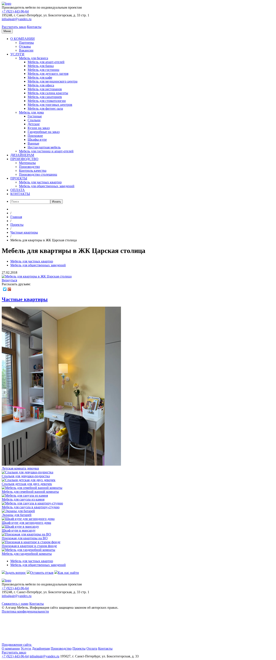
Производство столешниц (38, 174)
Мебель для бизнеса (33, 58)
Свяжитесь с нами (15, 603)
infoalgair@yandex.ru (16, 19)
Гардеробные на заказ (44, 132)
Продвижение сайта (17, 644)
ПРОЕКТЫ (18, 178)
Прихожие (35, 135)
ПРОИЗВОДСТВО (24, 159)
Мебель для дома (31, 112)
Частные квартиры (25, 299)
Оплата (91, 648)
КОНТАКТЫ (20, 194)
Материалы (27, 163)
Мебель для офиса (41, 85)
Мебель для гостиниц (43, 70)
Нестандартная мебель (44, 147)
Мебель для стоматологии (47, 101)
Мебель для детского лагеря (48, 73)
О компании (11, 648)
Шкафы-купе (37, 139)
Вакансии (26, 50)
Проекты (79, 648)
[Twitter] (5, 289)
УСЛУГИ (17, 54)
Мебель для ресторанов (45, 89)
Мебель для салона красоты (48, 93)
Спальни (34, 120)
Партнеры (26, 42)
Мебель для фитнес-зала (45, 108)
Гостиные (35, 116)
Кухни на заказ (39, 128)
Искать (56, 201)
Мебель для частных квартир (40, 182)
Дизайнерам (41, 648)
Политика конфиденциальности (25, 611)
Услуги (26, 648)
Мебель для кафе (40, 77)
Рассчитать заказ (14, 27)
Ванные (33, 143)
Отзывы (25, 46)
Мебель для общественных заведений (46, 186)
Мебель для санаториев (45, 97)
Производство (29, 167)
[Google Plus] (9, 289)
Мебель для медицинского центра (52, 81)
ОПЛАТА (17, 190)
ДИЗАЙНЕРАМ (22, 155)
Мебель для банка (41, 66)
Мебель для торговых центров (50, 104)
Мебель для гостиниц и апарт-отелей (46, 151)
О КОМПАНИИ (22, 39)
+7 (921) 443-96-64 (15, 11)
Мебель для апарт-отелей (46, 62)
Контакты (34, 27)
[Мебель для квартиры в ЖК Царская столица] (37, 276)
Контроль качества (32, 170)
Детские (34, 124)
